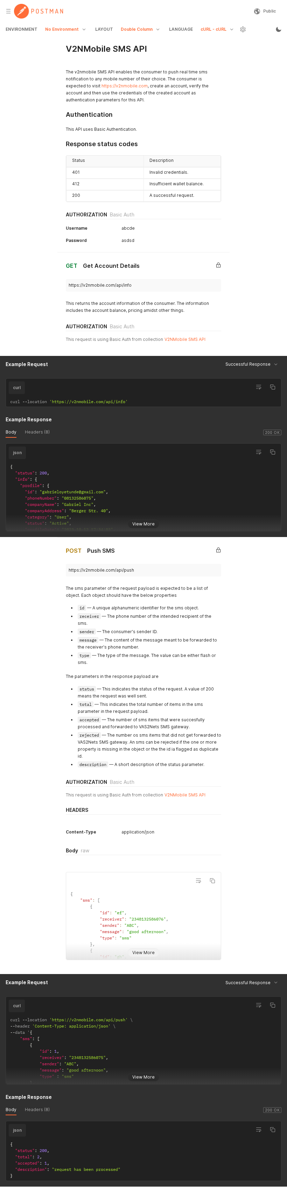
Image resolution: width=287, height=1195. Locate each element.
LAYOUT (104, 29)
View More (143, 524)
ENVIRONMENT (21, 29)
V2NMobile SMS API (184, 339)
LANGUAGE (181, 29)
